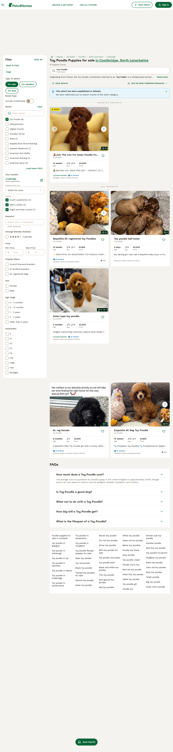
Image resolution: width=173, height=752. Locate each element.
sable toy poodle (131, 579)
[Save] (103, 156)
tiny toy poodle (106, 575)
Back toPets (12, 65)
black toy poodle (83, 568)
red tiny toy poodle (155, 548)
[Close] (166, 91)
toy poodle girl (130, 584)
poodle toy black (131, 550)
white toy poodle (131, 535)
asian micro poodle (155, 587)
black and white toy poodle (109, 568)
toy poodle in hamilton (58, 564)
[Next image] (104, 129)
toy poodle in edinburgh (58, 552)
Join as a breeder (88, 5)
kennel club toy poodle (153, 537)
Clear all (38, 59)
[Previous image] (54, 129)
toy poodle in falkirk (62, 570)
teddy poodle (152, 577)
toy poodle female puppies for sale (84, 552)
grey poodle (129, 555)
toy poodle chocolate (109, 558)
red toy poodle (106, 587)
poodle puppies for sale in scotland (61, 537)
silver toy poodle (107, 545)
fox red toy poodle (108, 540)
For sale (12, 84)
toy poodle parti (107, 562)
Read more (162, 77)
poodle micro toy (131, 565)
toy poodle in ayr (60, 558)
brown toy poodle (108, 535)
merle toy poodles (132, 545)
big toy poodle (153, 582)
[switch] (30, 101)
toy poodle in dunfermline (58, 584)
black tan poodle (154, 562)
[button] (79, 129)
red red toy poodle (132, 569)
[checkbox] (7, 119)
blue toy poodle (154, 572)
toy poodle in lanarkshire (82, 537)
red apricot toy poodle (106, 581)
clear (39, 106)
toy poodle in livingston (82, 544)
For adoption (28, 84)
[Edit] (41, 180)
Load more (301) (34, 168)
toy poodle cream (131, 560)
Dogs (8, 72)
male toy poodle (83, 558)
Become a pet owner (62, 5)
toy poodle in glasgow (58, 544)
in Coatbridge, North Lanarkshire (122, 60)
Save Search (61, 83)
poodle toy (128, 589)
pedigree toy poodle (156, 558)
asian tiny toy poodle (133, 574)
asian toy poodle (83, 585)
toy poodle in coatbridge (58, 576)
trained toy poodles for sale (85, 574)
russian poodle (153, 543)
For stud (12, 91)
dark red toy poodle (156, 567)
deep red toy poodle (133, 540)
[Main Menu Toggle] (2, 5)
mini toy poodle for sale (108, 551)
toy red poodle (82, 563)
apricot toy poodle (84, 580)
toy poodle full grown (156, 553)
